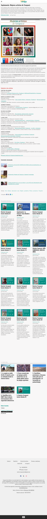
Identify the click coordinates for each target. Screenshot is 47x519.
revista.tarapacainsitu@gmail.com (23, 472)
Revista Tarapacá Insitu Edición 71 (38, 287)
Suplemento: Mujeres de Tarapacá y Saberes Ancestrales (21, 174)
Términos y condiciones (35, 461)
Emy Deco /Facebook (20, 142)
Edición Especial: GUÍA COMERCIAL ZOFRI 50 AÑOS (39, 250)
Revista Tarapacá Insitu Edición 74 (22, 249)
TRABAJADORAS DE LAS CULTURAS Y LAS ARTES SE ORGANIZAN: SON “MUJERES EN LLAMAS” (25, 183)
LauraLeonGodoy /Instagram (32, 120)
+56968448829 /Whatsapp (13, 148)
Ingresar (28, 463)
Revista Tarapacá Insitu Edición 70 (6, 319)
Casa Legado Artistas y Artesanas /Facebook (25, 99)
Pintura (30, 190)
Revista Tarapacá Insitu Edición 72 (22, 287)
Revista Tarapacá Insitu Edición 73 (6, 287)
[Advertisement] (23, 351)
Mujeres (21, 190)
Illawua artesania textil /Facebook (22, 128)
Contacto (8, 461)
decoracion (14, 190)
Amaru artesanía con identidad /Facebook (24, 134)
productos (35, 190)
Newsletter (15, 461)
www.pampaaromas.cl (20, 120)
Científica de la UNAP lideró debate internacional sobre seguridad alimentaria (7, 398)
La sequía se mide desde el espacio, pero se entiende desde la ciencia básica (7, 375)
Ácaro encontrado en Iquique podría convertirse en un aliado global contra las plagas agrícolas (23, 376)
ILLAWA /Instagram (35, 128)
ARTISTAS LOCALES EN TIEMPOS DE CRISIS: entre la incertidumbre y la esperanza (24, 165)
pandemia (26, 190)
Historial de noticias (24, 461)
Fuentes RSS (19, 463)
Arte (6, 190)
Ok (23, 517)
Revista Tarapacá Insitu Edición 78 (38, 213)
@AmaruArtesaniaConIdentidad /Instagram (11, 136)
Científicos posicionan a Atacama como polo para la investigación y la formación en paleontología (39, 377)
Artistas (9, 190)
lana (18, 190)
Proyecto (41, 190)
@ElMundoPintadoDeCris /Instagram (32, 93)
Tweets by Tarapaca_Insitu (7, 410)
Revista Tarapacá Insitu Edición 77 (6, 249)
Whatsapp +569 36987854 (29, 490)
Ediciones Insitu (5, 15)
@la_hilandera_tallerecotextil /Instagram (24, 113)
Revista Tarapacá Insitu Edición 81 (6, 213)
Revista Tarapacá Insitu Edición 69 (22, 319)
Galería (41, 19)
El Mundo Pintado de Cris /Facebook (15, 93)
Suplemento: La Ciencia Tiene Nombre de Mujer (23, 213)
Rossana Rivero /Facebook (21, 107)
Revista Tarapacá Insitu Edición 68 (38, 319)
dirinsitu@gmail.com (23, 488)
